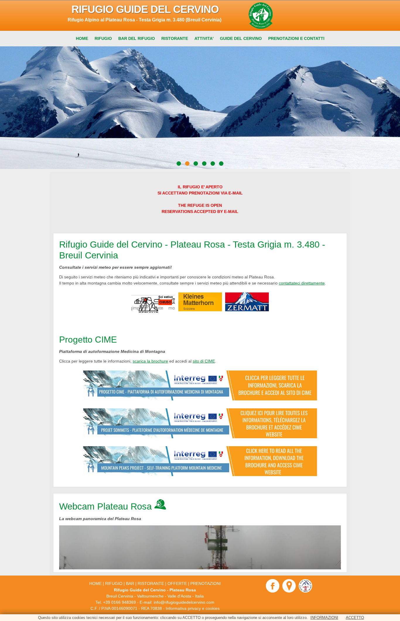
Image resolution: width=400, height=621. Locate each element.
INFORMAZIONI (324, 617)
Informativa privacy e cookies (193, 608)
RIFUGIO (113, 583)
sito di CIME (204, 361)
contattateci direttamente (302, 283)
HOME (95, 583)
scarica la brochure (150, 361)
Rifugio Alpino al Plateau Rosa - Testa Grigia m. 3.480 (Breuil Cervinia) (144, 19)
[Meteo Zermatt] (247, 309)
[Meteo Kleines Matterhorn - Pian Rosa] (200, 309)
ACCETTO (355, 617)
